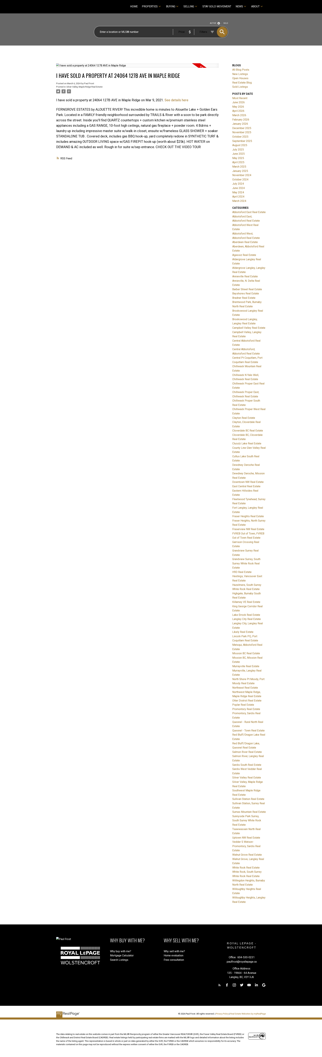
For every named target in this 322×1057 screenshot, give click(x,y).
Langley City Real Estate (246, 619)
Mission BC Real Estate (246, 653)
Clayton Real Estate (243, 417)
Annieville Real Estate (245, 276)
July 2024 (238, 183)
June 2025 (238, 153)
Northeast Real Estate (245, 687)
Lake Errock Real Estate (246, 614)
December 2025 (241, 128)
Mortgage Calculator (122, 955)
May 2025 (238, 158)
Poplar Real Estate (243, 704)
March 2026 (239, 115)
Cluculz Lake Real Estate (246, 443)
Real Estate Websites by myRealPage (248, 1013)
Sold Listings (240, 86)
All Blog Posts (240, 69)
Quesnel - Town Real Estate (248, 730)
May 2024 (238, 192)
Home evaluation (173, 955)
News (239, 6)
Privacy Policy (222, 1013)
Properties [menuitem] (150, 6)
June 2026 (238, 102)
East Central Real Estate (246, 486)
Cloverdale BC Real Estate (247, 430)
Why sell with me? (174, 951)
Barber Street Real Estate (247, 289)
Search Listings (119, 959)
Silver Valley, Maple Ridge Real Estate (84, 87)
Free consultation (174, 959)
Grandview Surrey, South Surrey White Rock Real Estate (246, 563)
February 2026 (240, 119)
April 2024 (238, 196)
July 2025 (238, 149)
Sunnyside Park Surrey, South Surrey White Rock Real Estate (246, 820)
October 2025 (240, 136)
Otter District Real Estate (246, 700)
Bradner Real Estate (243, 297)
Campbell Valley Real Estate (248, 327)
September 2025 (242, 141)
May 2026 (238, 106)
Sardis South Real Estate (246, 764)
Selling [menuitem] (188, 6)
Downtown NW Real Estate (248, 482)
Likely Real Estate (242, 632)
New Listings (240, 74)
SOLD (226, 23)
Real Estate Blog (242, 82)
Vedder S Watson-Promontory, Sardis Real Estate (246, 846)
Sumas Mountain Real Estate (249, 811)
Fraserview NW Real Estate (248, 529)
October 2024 (240, 179)
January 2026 (240, 123)
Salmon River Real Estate (247, 752)
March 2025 (239, 166)
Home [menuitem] (134, 6)
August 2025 (239, 145)
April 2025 (238, 162)
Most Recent (239, 98)
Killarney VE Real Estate (246, 602)
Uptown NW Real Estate (246, 837)
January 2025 (240, 171)
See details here (176, 100)
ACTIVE (213, 23)
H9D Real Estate (242, 572)
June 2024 (238, 188)
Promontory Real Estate (246, 709)
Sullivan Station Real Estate (248, 799)
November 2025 (241, 132)
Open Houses (240, 78)
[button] (219, 985)
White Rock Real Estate (246, 867)
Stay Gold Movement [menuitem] (216, 6)
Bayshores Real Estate (245, 293)
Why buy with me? (120, 951)
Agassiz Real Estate (244, 255)
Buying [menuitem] (170, 6)
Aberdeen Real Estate (245, 242)
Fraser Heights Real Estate (248, 516)
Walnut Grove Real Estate (247, 854)
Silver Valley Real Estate (246, 777)
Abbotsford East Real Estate (249, 212)
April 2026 (238, 110)
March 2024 (239, 201)
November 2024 (241, 175)
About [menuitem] (255, 6)
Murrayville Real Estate (245, 666)
